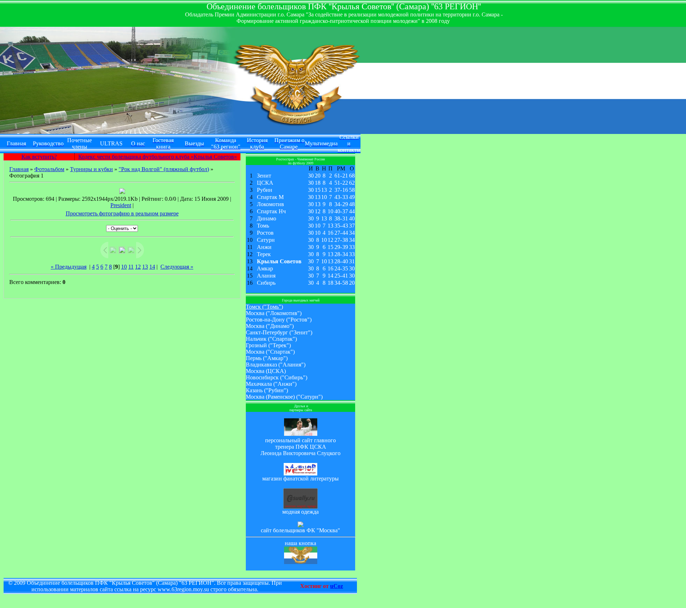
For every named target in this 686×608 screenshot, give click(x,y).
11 (131, 267)
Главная (19, 169)
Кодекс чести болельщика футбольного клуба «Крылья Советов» (157, 157)
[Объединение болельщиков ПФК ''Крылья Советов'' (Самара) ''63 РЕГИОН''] (300, 562)
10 (124, 267)
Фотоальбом (49, 169)
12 (138, 267)
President (120, 205)
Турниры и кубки (91, 169)
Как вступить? (39, 157)
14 (152, 267)
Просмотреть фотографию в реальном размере (122, 213)
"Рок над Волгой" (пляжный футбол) (164, 169)
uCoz (336, 586)
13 (145, 267)
